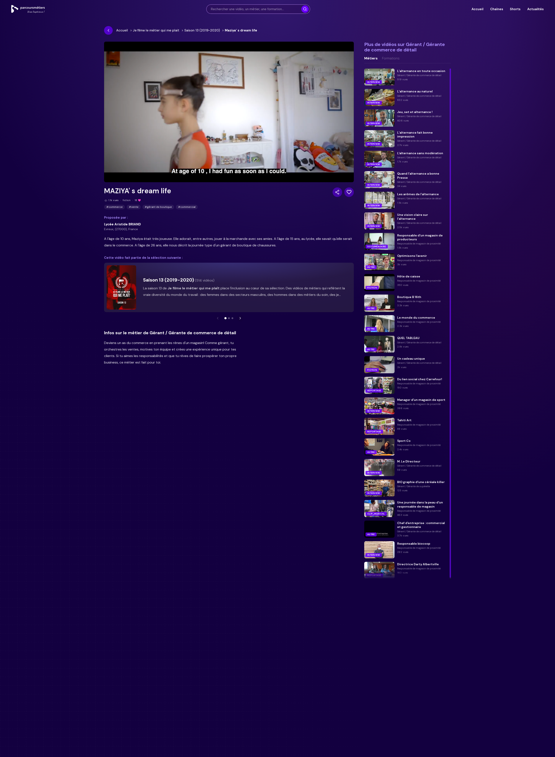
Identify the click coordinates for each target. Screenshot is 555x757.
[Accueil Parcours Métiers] (28, 9)
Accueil (477, 9)
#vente (134, 207)
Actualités (535, 9)
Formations (391, 58)
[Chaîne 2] (229, 318)
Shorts (515, 9)
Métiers (371, 58)
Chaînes (496, 9)
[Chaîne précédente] (217, 318)
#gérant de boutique (158, 207)
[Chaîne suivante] (240, 318)
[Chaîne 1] (225, 318)
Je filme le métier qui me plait (156, 30)
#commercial (187, 207)
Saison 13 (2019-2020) (202, 30)
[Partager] (337, 192)
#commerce (114, 207)
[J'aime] (349, 192)
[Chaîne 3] (232, 318)
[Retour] (108, 30)
